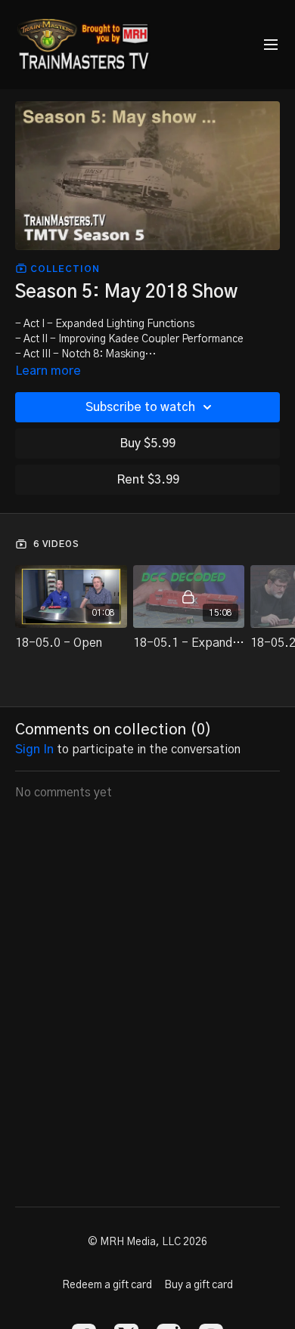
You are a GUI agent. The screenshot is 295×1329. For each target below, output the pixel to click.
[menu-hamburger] (271, 45)
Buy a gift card (198, 1285)
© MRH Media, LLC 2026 (147, 1242)
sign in (34, 749)
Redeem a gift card (107, 1285)
